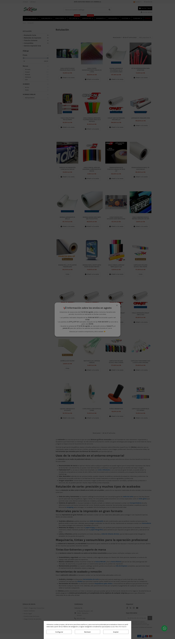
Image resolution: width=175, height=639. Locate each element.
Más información (120, 627)
